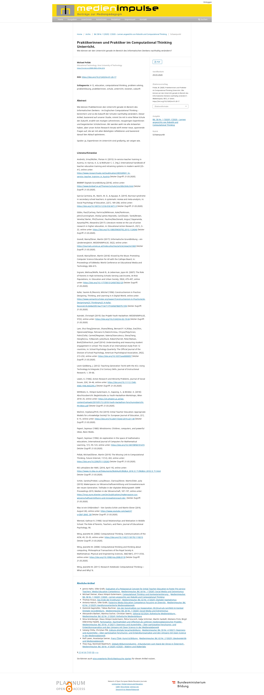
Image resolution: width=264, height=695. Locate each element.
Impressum (130, 19)
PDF (158, 62)
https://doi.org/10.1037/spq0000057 (115, 356)
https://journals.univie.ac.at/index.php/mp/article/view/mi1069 (106, 246)
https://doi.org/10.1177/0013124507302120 (103, 282)
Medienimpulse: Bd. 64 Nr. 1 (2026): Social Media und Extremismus (152, 591)
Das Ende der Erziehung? (109, 599)
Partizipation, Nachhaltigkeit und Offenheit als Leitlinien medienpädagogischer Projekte (141, 621)
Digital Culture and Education (132, 684)
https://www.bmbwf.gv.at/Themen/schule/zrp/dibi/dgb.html (105, 186)
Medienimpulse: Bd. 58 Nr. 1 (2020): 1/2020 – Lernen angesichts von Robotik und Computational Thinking (133, 595)
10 (93, 652)
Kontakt (143, 19)
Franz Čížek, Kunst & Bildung (124, 638)
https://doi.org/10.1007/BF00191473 (128, 445)
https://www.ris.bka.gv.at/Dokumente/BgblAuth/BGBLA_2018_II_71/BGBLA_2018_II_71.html (119, 471)
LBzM (118, 687)
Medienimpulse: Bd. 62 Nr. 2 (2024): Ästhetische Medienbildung (112, 616)
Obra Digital (124, 687)
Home (60, 19)
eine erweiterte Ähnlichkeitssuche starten (112, 658)
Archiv (88, 34)
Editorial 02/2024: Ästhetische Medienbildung (154, 613)
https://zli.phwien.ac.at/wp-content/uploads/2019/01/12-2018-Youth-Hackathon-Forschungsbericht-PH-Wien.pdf (110, 402)
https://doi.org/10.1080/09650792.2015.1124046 (115, 229)
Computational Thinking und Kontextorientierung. (146, 594)
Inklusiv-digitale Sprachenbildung (125, 630)
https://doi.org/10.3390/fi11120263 (93, 461)
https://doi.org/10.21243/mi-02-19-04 (112, 319)
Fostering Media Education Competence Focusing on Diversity (137, 602)
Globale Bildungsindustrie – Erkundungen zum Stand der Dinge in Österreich (148, 644)
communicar (116, 684)
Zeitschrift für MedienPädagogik (127, 689)
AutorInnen (101, 19)
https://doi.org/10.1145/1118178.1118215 (124, 537)
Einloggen (208, 2)
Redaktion (115, 19)
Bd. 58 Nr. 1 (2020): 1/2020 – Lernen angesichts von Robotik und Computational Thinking (130, 34)
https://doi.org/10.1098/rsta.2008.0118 (107, 557)
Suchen (203, 19)
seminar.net (134, 687)
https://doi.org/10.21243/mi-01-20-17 (99, 77)
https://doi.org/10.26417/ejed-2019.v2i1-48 (115, 418)
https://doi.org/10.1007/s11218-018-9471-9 (97, 206)
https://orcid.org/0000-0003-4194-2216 (91, 68)
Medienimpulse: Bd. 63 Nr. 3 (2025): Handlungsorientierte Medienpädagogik (134, 604)
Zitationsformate (161, 106)
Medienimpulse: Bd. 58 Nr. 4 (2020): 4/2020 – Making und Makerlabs (114, 646)
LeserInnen (86, 19)
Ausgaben (72, 19)
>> (97, 652)
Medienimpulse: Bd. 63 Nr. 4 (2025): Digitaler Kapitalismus (149, 599)
